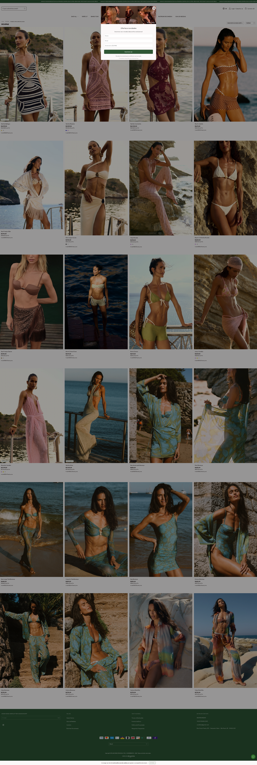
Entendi (152, 762)
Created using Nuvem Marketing (128, 58)
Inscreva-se (128, 52)
